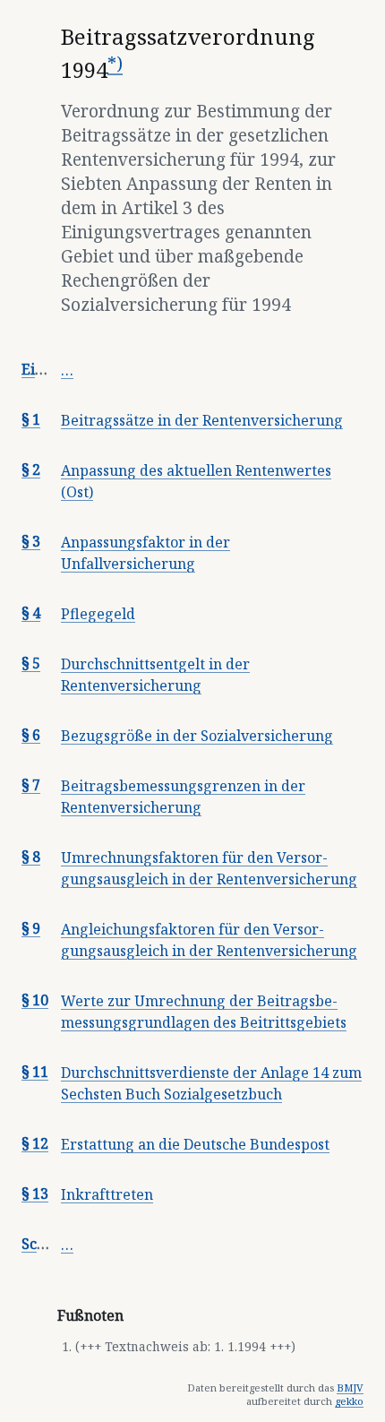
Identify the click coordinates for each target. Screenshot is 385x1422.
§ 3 (30, 541)
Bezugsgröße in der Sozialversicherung (197, 735)
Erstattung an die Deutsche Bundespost (195, 1144)
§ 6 (30, 735)
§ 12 (34, 1143)
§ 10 (34, 1000)
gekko (349, 1401)
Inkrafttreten (107, 1194)
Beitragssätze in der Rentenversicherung (202, 420)
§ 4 (30, 613)
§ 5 (30, 663)
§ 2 (30, 469)
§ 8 (30, 856)
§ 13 (34, 1193)
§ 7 (30, 785)
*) (115, 63)
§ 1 (30, 419)
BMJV (350, 1387)
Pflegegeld (98, 614)
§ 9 (30, 928)
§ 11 (34, 1072)
